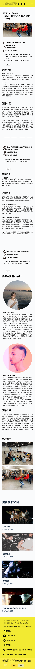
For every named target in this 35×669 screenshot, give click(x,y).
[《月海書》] (17, 569)
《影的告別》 (6, 554)
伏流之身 (4, 611)
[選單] (32, 3)
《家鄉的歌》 (6, 527)
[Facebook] (19, 4)
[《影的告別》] (17, 542)
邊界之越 (10, 529)
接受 (14, 665)
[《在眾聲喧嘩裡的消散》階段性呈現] (17, 596)
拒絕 (21, 665)
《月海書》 (6, 581)
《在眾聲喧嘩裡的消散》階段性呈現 (14, 608)
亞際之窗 (4, 556)
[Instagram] (21, 4)
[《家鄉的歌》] (17, 515)
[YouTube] (24, 4)
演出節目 (4, 529)
